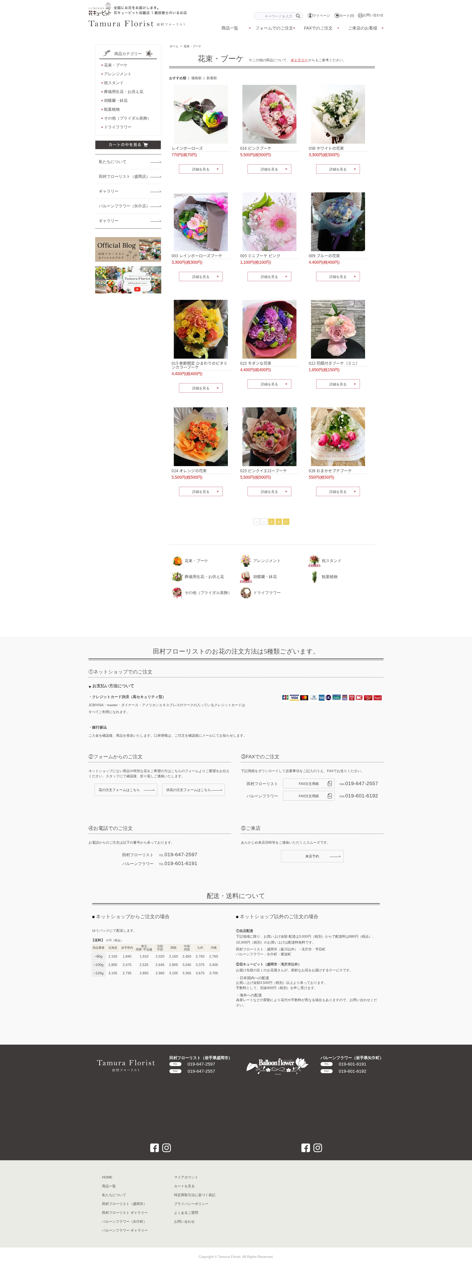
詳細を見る (200, 169)
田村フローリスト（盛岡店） (124, 176)
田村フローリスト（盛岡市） (124, 1204)
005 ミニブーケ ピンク (260, 256)
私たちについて (112, 162)
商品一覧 (109, 1186)
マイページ (321, 15)
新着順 (211, 78)
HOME (107, 1177)
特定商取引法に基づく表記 (194, 1195)
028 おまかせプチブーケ (330, 470)
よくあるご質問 (186, 1213)
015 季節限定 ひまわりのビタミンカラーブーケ (199, 365)
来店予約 (312, 856)
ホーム (174, 46)
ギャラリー (299, 60)
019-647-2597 (194, 1064)
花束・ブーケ (192, 46)
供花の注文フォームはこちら (188, 790)
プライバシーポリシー (191, 1204)
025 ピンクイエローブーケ (263, 470)
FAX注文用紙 (309, 784)
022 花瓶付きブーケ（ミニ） (334, 363)
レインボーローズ (187, 148)
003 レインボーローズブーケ (197, 256)
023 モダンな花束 (255, 363)
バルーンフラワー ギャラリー (125, 1230)
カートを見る (184, 1186)
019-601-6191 (345, 1064)
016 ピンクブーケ (255, 148)
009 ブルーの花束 (324, 256)
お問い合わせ (373, 15)
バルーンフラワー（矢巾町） (124, 1221)
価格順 (196, 78)
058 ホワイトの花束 (326, 148)
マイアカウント (186, 1177)
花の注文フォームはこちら (119, 790)
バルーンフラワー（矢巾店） (124, 206)
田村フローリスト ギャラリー (125, 1213)
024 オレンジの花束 (189, 470)
